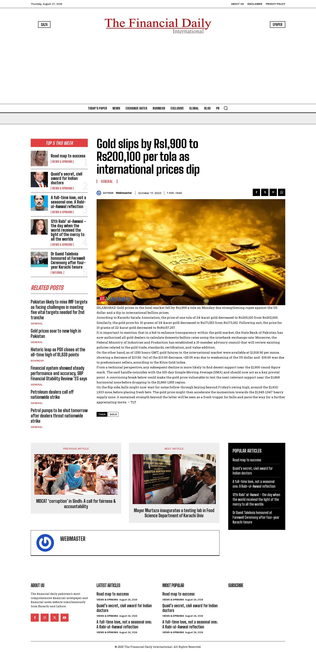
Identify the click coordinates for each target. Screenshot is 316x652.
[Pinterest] (273, 192)
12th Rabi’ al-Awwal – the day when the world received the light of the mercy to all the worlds (68, 230)
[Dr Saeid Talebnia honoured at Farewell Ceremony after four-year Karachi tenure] (39, 259)
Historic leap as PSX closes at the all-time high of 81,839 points (58, 352)
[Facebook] (256, 192)
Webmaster (124, 193)
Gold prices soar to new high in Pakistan (56, 333)
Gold (113, 414)
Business (37, 360)
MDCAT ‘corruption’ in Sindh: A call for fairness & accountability (76, 504)
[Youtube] (65, 618)
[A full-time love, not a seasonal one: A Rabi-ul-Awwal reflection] (39, 203)
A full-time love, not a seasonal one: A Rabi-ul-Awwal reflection (68, 202)
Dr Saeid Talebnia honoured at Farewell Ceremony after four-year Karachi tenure (68, 260)
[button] (225, 108)
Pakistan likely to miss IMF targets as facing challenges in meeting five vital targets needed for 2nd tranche (59, 309)
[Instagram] (45, 618)
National (57, 272)
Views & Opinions (62, 161)
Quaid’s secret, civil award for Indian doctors (66, 178)
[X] (264, 192)
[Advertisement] (158, 69)
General (37, 323)
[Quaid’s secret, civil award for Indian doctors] (39, 179)
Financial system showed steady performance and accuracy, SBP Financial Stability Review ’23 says (59, 373)
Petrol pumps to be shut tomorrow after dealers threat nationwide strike (59, 416)
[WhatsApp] (281, 192)
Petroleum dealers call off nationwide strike (52, 394)
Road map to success (68, 155)
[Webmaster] (100, 193)
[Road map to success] (39, 158)
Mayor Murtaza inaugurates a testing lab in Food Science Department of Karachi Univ (174, 513)
